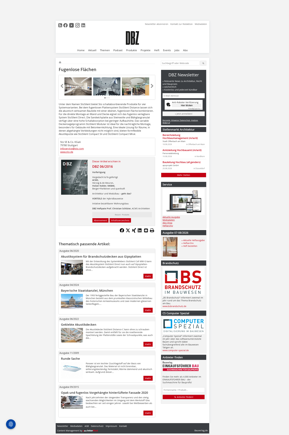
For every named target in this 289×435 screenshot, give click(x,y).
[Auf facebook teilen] (122, 232)
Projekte (146, 50)
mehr (148, 276)
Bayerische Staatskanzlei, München (87, 290)
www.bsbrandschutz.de (174, 306)
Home (81, 50)
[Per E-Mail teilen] (146, 230)
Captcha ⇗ (195, 109)
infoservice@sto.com (72, 148)
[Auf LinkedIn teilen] (140, 232)
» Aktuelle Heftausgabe (193, 240)
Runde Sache (70, 359)
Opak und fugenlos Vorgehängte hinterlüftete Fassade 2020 (104, 393)
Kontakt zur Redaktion (181, 24)
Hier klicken (187, 105)
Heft (156, 50)
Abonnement (100, 220)
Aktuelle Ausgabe (171, 217)
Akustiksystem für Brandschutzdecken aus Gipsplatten (101, 256)
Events (167, 50)
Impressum (111, 426)
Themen (105, 50)
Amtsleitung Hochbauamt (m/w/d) (182, 150)
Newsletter (62, 426)
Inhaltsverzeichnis (120, 220)
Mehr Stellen (183, 175)
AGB (87, 426)
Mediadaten (201, 24)
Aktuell (92, 50)
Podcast (118, 50)
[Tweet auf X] (128, 232)
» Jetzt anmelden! (183, 113)
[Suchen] (203, 63)
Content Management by (70, 430)
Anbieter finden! (184, 397)
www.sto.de (66, 152)
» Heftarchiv (188, 243)
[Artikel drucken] (152, 230)
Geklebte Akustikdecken (78, 325)
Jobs (176, 50)
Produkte (131, 50)
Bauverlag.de (201, 430)
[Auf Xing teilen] (134, 232)
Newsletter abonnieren (156, 24)
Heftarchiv (168, 225)
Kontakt (123, 426)
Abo (185, 50)
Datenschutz (97, 426)
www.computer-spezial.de (176, 350)
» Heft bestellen (189, 246)
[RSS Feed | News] (60, 25)
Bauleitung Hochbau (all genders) (181, 162)
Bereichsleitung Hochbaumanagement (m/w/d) (180, 136)
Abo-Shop (167, 222)
